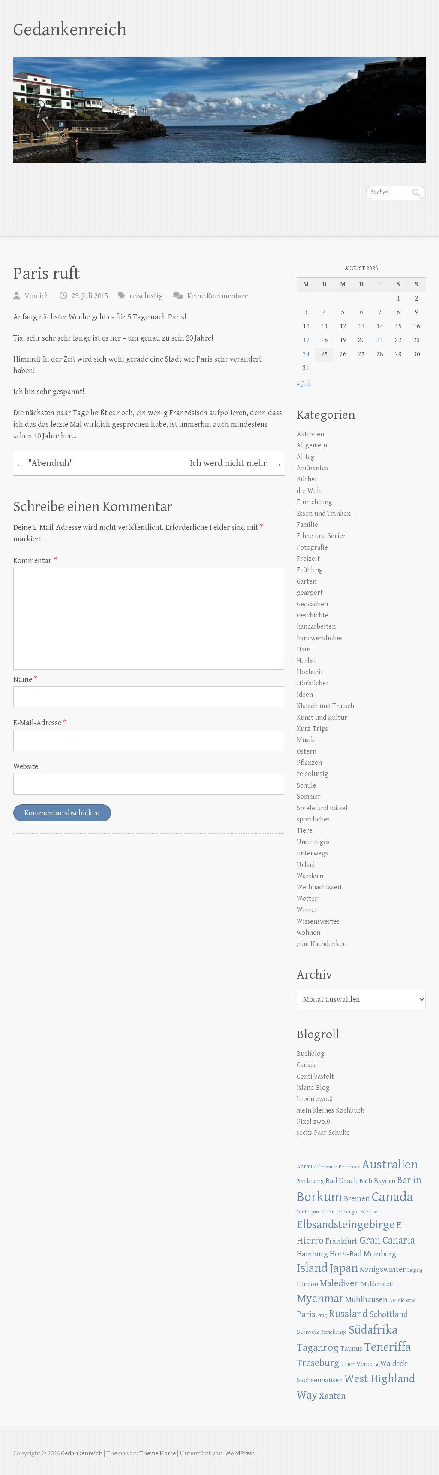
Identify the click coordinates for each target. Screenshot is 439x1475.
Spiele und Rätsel (322, 808)
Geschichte (312, 615)
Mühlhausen (366, 1299)
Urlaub (307, 865)
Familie (307, 525)
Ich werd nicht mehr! (236, 463)
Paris (306, 1314)
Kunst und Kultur (322, 718)
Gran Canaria (387, 1240)
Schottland (389, 1314)
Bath (365, 1181)
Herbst (306, 661)
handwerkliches (320, 638)
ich (44, 296)
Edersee (369, 1212)
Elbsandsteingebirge (346, 1225)
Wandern (310, 876)
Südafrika (373, 1330)
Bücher (307, 479)
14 (379, 326)
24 (306, 354)
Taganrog (318, 1347)
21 (379, 340)
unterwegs (312, 853)
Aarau (304, 1166)
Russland (348, 1314)
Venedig (367, 1364)
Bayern (384, 1181)
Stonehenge (334, 1332)
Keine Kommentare (217, 296)
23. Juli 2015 (90, 296)
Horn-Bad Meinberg (363, 1254)
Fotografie (312, 548)
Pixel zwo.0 (313, 1122)
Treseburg (318, 1363)
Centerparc (308, 1212)
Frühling (310, 570)
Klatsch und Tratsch (325, 706)
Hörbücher (313, 683)
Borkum (319, 1197)
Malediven (339, 1283)
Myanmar (320, 1298)
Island (312, 1268)
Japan (343, 1268)
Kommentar (35, 560)
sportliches (313, 819)
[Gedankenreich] (219, 104)
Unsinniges (313, 842)
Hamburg (312, 1254)
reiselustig (146, 296)
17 (306, 340)
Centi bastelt (315, 1077)
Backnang (310, 1181)
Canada (307, 1065)
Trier (348, 1364)
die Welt (309, 491)
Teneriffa (387, 1347)
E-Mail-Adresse (40, 722)
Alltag (306, 457)
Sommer (309, 797)
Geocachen (312, 604)
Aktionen (310, 434)
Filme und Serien (322, 536)
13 (361, 326)
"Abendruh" (44, 463)
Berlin (409, 1180)
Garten (306, 582)
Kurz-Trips (312, 729)
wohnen (308, 933)
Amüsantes (312, 468)
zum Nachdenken (321, 944)
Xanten (332, 1396)
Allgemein (312, 445)
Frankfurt (341, 1241)
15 (398, 326)
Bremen (357, 1198)
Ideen (305, 695)
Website (25, 766)
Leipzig (415, 1270)
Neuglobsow (402, 1300)
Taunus (351, 1348)
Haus (304, 649)
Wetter (307, 899)
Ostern (306, 752)
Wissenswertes (318, 922)
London (307, 1284)
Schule (306, 786)
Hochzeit (310, 672)
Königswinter (383, 1269)
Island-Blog (313, 1088)
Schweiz (308, 1331)
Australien (390, 1164)
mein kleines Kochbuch (330, 1111)
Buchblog (311, 1054)
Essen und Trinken (324, 514)
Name (25, 679)
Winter (307, 910)
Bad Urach (341, 1181)
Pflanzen (309, 763)
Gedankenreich (70, 29)
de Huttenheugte (340, 1212)
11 (324, 326)
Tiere (305, 831)
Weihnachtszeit (319, 887)
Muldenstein (378, 1284)
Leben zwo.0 (315, 1099)
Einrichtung (314, 502)
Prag (322, 1315)
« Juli (304, 384)
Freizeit (308, 559)
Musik (305, 740)
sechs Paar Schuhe (323, 1133)
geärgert (310, 593)
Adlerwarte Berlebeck (337, 1167)
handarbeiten (316, 627)
